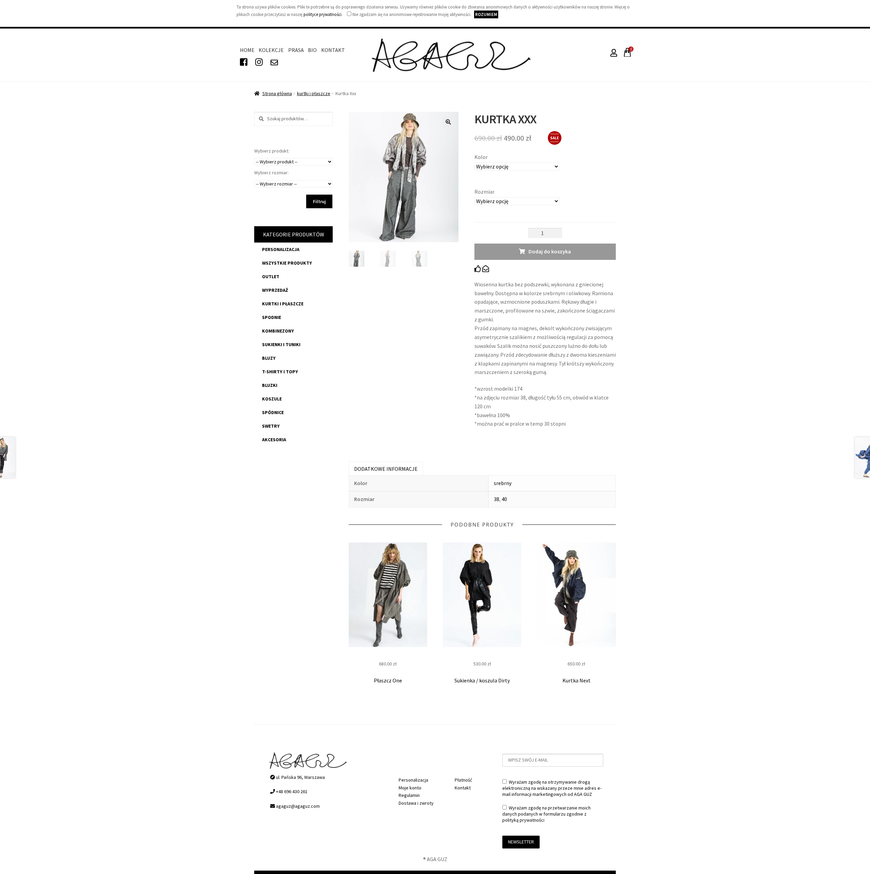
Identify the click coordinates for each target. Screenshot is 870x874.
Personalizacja (280, 249)
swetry (271, 426)
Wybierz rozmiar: (271, 173)
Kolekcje (271, 50)
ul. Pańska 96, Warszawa (300, 777)
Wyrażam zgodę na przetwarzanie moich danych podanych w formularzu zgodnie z (546, 814)
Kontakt (333, 50)
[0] (626, 54)
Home (247, 50)
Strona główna (277, 93)
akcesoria (274, 439)
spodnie (271, 317)
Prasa (296, 50)
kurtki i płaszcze (313, 93)
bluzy (269, 358)
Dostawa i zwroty (416, 803)
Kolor (481, 157)
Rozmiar (484, 191)
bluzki (269, 385)
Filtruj (319, 201)
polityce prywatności (322, 14)
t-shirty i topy (280, 372)
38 (496, 499)
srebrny (502, 483)
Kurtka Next (576, 680)
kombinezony (278, 331)
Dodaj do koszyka (549, 251)
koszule (272, 399)
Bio (312, 50)
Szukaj (259, 119)
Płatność (463, 780)
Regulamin (409, 795)
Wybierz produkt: (271, 151)
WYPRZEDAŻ (275, 290)
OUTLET (270, 276)
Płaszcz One (388, 680)
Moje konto (410, 788)
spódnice (273, 412)
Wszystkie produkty (287, 263)
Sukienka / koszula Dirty (482, 680)
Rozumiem (486, 14)
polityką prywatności (523, 820)
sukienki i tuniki (281, 344)
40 (504, 499)
